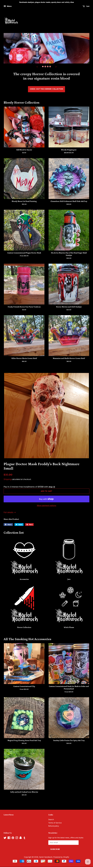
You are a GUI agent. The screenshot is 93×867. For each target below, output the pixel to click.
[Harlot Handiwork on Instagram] (16, 838)
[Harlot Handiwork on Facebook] (9, 838)
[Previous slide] (37, 66)
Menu (9, 6)
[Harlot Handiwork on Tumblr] (24, 838)
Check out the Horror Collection (46, 89)
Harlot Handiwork (45, 857)
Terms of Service (55, 823)
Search (51, 819)
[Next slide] (56, 66)
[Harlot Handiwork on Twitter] (5, 838)
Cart (87, 6)
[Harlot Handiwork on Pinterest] (13, 838)
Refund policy (53, 826)
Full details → (10, 512)
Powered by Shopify (61, 857)
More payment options (46, 505)
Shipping (7, 479)
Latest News (9, 815)
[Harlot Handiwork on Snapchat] (20, 838)
